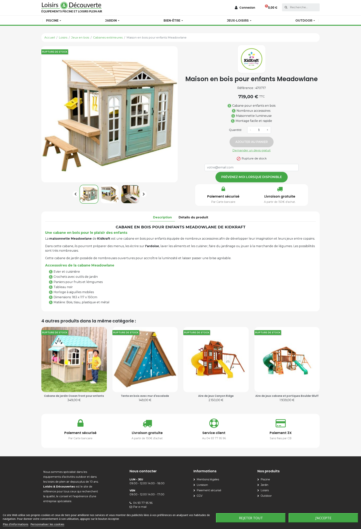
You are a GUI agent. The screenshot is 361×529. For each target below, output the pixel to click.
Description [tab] (162, 217)
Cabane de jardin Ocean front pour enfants (74, 396)
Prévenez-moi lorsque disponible (251, 177)
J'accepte (323, 518)
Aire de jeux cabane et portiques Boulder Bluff (287, 396)
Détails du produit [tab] (193, 217)
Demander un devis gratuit (251, 150)
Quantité (235, 130)
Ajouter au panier (251, 142)
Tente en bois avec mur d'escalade (145, 396)
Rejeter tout (251, 518)
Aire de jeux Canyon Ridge (216, 396)
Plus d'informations (15, 524)
